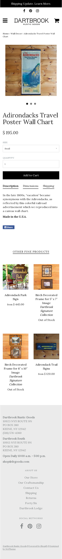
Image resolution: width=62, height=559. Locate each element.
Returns (31, 498)
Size (5, 142)
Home (6, 33)
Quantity (8, 158)
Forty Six (31, 503)
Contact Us (31, 487)
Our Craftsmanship (31, 482)
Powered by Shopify (38, 546)
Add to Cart (31, 175)
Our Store (31, 477)
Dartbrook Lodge (31, 508)
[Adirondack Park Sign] (15, 277)
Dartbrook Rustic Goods (15, 546)
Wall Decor (16, 33)
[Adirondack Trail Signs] (46, 346)
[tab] (10, 187)
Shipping (31, 493)
